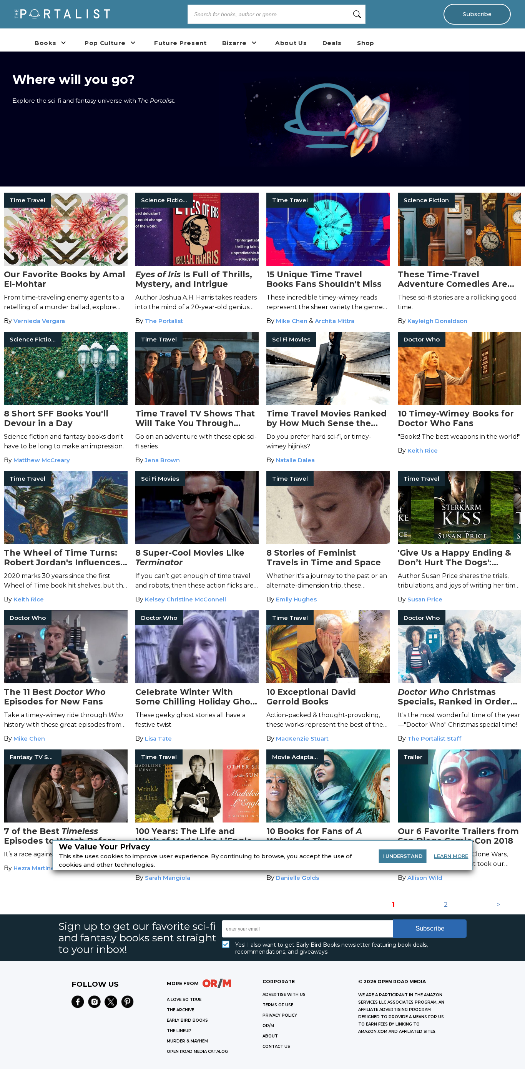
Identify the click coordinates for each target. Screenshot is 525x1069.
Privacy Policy (279, 1015)
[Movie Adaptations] (328, 820)
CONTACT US (276, 1046)
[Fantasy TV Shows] (66, 820)
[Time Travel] (66, 263)
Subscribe (477, 14)
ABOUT (270, 1036)
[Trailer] (460, 820)
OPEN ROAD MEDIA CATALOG (197, 1051)
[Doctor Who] (460, 402)
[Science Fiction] (460, 263)
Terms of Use (277, 1004)
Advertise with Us (284, 994)
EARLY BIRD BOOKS (187, 1020)
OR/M (268, 1025)
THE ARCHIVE (180, 1009)
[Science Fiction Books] (197, 263)
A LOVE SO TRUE (184, 999)
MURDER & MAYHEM (187, 1041)
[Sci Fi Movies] (328, 402)
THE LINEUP (179, 1030)
